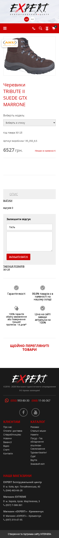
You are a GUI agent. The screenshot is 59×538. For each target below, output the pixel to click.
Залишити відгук (18, 256)
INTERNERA (45, 534)
